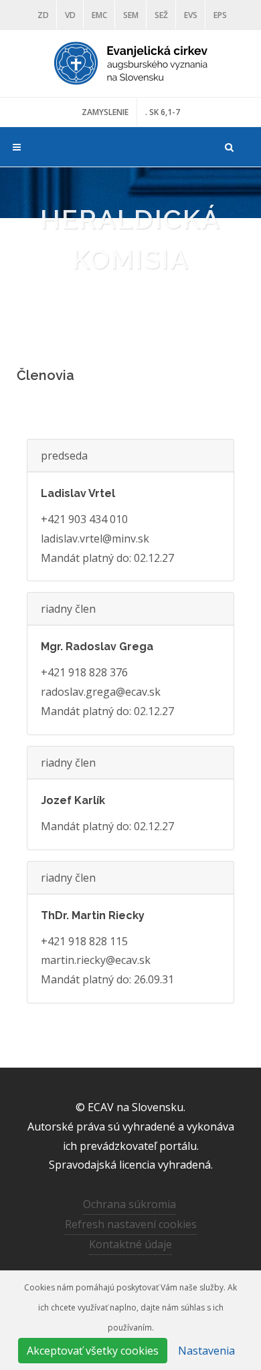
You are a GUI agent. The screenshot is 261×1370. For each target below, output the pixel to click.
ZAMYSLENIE (105, 112)
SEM (131, 15)
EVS (190, 15)
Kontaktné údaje (130, 1244)
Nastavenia (206, 1350)
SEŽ (161, 15)
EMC (99, 15)
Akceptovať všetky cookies (93, 1350)
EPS (220, 15)
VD (70, 15)
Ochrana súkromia (129, 1204)
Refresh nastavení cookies (131, 1224)
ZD (43, 15)
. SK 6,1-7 (162, 112)
